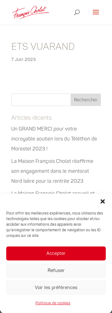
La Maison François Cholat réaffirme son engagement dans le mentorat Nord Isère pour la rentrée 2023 (52, 171)
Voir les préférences (56, 288)
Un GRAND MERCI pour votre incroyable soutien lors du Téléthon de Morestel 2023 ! (54, 139)
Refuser (56, 271)
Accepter (56, 253)
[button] (103, 201)
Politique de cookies (52, 303)
